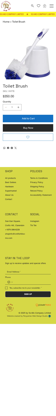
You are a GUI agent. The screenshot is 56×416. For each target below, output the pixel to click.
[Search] (32, 6)
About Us (9, 195)
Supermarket (11, 191)
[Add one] (18, 107)
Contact (8, 199)
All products (10, 178)
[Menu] (52, 6)
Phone (8, 277)
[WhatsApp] (4, 148)
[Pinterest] (11, 148)
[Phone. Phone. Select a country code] (10, 282)
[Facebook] (8, 148)
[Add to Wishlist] (28, 137)
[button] (44, 6)
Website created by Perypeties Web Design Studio (27, 316)
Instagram (34, 221)
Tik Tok (33, 225)
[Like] (39, 6)
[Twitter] (15, 148)
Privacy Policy (36, 182)
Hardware (9, 186)
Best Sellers (10, 182)
